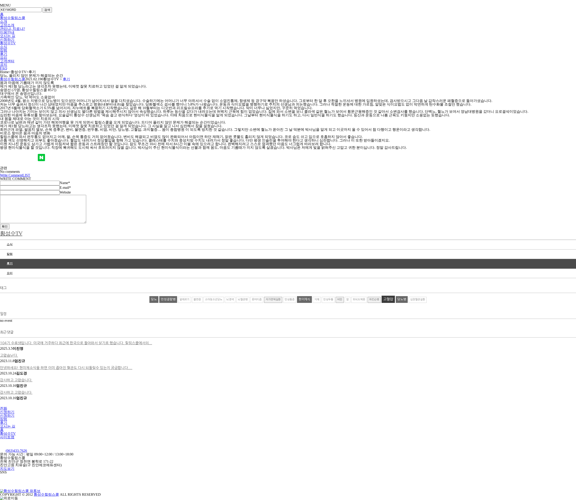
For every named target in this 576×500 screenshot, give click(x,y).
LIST (26, 175)
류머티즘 (257, 299)
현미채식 (304, 299)
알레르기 (184, 299)
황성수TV (8, 43)
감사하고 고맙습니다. (16, 380)
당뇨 (154, 299)
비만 (339, 299)
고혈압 (388, 299)
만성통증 (290, 299)
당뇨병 (401, 299)
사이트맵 (7, 437)
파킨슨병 (374, 299)
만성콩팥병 (168, 299)
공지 (3, 65)
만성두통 (328, 299)
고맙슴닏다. (9, 355)
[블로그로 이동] (50, 491)
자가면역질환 (273, 299)
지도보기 (7, 469)
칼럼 (3, 50)
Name (65, 183)
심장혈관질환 (417, 299)
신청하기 (7, 39)
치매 (316, 299)
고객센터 (7, 61)
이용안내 (7, 32)
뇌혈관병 (243, 299)
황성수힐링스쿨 (12, 18)
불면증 (197, 299)
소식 (3, 47)
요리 (3, 57)
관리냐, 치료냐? (12, 29)
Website (65, 192)
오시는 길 (7, 36)
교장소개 (7, 25)
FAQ (3, 68)
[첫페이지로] (28, 447)
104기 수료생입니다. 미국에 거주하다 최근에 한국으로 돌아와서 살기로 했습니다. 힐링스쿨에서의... (76, 343)
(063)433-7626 (16, 451)
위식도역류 (359, 299)
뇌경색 (230, 299)
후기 (3, 54)
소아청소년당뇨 (213, 299)
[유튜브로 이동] (20, 491)
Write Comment (11, 175)
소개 (3, 21)
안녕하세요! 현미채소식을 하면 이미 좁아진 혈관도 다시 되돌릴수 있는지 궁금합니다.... (66, 367)
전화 (3, 408)
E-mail (65, 187)
